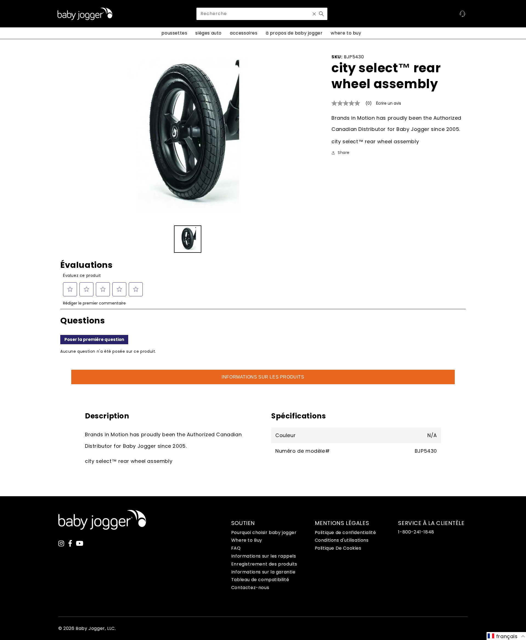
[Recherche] (321, 14)
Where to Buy (246, 540)
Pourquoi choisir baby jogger (264, 532)
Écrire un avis (388, 103)
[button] (506, 636)
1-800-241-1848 (416, 532)
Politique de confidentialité (345, 532)
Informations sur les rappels (263, 556)
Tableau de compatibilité (260, 579)
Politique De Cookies (338, 548)
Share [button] (344, 152)
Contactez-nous (250, 587)
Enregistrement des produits (264, 564)
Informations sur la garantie (263, 572)
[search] (261, 14)
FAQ (236, 548)
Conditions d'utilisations (342, 540)
